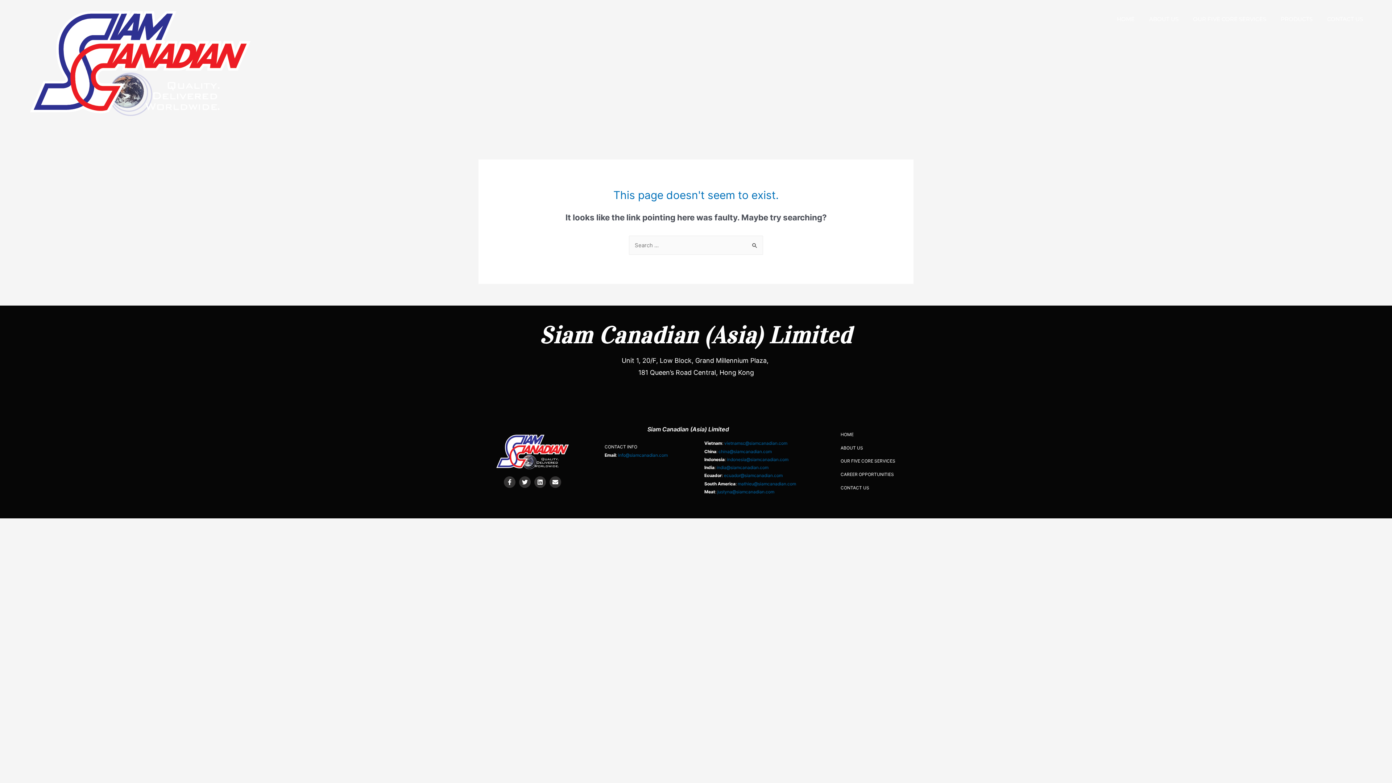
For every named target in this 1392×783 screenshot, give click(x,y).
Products (1297, 19)
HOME (1126, 19)
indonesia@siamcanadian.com (757, 459)
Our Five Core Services (1229, 19)
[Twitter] (525, 482)
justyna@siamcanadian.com (745, 491)
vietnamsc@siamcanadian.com (755, 443)
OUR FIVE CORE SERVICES (868, 461)
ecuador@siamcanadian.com (753, 475)
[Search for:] (696, 245)
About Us (1163, 19)
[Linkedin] (540, 482)
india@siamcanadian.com (742, 467)
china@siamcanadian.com (745, 451)
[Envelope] (555, 482)
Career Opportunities (867, 474)
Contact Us (1345, 19)
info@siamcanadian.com (643, 455)
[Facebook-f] (509, 482)
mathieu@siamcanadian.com (767, 483)
